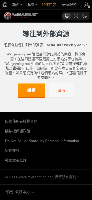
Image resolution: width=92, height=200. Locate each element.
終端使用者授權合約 (21, 121)
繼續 (31, 90)
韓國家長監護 (16, 160)
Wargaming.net (30, 16)
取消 (61, 90)
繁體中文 (22, 192)
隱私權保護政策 (17, 131)
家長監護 (12, 150)
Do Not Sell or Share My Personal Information (42, 141)
